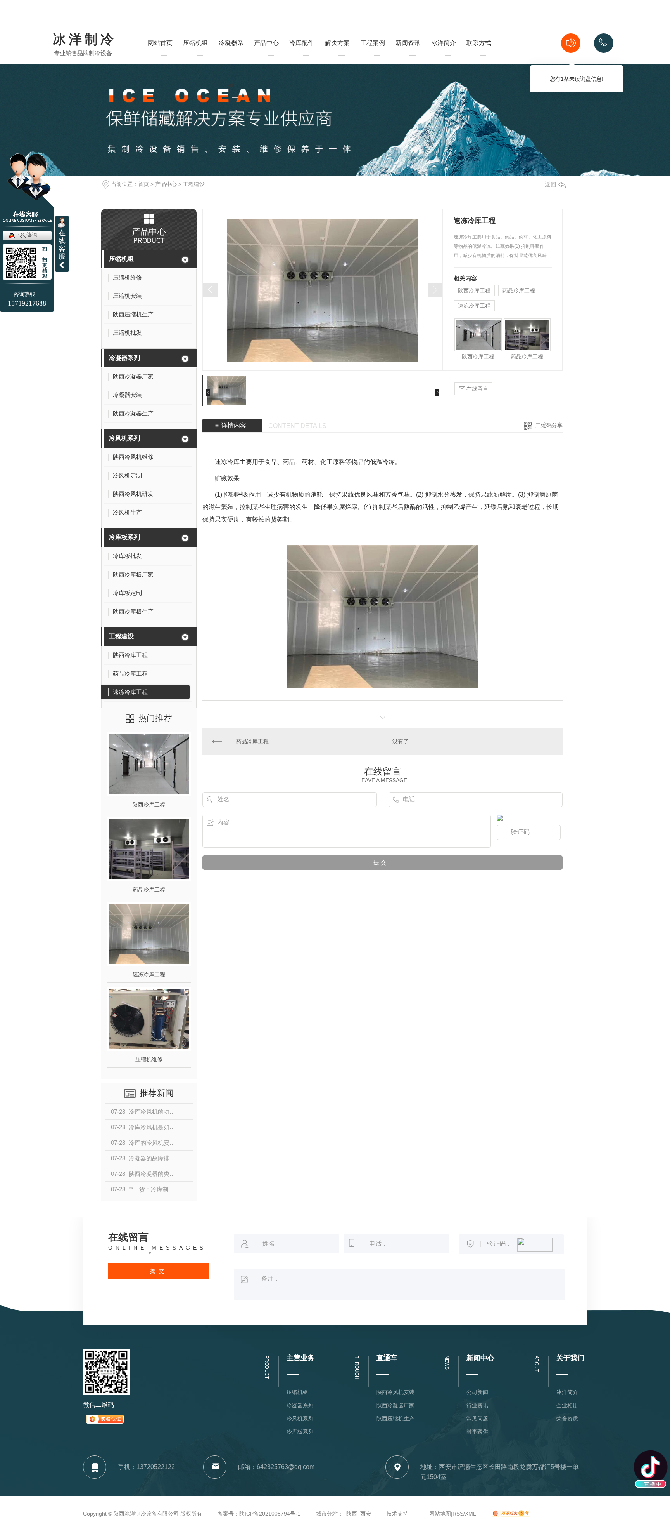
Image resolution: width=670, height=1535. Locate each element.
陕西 (351, 1514)
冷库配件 (301, 43)
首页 (143, 184)
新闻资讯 (407, 57)
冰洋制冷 (84, 40)
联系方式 (478, 57)
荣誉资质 (567, 1418)
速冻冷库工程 (149, 974)
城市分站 (327, 1514)
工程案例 (372, 57)
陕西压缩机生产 (395, 1418)
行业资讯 (477, 1405)
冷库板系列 (124, 537)
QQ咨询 (28, 234)
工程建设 (194, 184)
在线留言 (476, 389)
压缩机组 (195, 57)
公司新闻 (477, 1392)
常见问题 (477, 1418)
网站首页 (160, 57)
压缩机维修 (148, 1059)
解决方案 (337, 57)
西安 (365, 1514)
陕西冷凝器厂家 (395, 1405)
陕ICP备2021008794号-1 (269, 1514)
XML (470, 1514)
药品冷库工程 (149, 890)
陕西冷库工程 (149, 804)
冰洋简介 (443, 57)
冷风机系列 (124, 438)
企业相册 (567, 1405)
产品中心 (266, 57)
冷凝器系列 (231, 78)
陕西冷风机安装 (395, 1392)
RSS (457, 1514)
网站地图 (440, 1514)
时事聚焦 (477, 1432)
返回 (550, 184)
